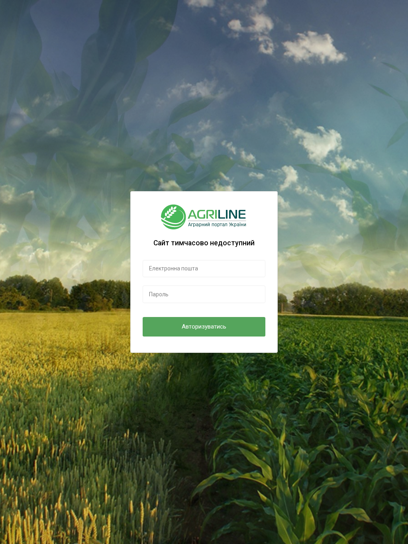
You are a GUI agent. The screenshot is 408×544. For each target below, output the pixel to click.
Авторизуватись (204, 326)
